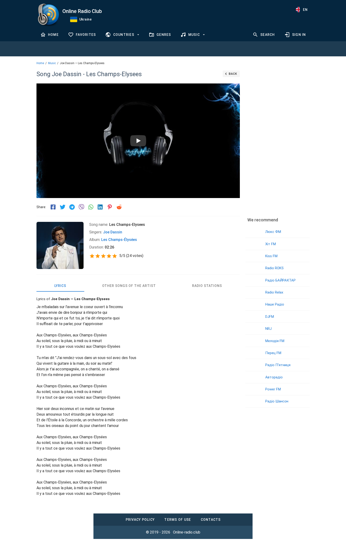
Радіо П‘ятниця (277, 365)
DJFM (269, 316)
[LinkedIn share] (100, 207)
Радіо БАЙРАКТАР (280, 280)
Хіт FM (270, 244)
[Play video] (138, 140)
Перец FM (273, 353)
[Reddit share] (119, 207)
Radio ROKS (274, 268)
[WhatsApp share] (91, 207)
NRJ (268, 329)
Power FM (273, 389)
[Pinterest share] (109, 207)
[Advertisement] (277, 140)
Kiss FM (271, 256)
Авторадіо (274, 377)
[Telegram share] (72, 207)
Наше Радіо (274, 304)
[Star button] (92, 256)
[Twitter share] (62, 207)
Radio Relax (274, 292)
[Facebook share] (53, 207)
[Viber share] (81, 207)
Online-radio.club (186, 532)
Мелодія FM (274, 341)
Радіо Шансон (276, 401)
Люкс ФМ (273, 232)
